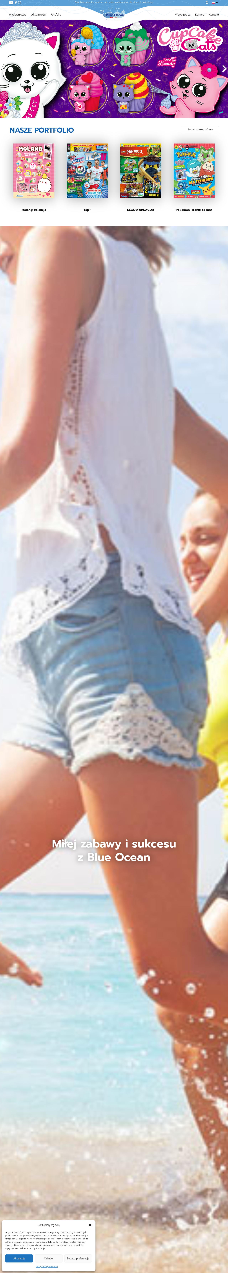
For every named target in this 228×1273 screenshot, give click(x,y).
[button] (90, 1225)
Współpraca (183, 15)
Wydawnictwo (18, 15)
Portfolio (56, 15)
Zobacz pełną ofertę (200, 129)
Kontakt (214, 15)
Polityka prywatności (47, 1266)
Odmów (48, 1258)
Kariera (199, 15)
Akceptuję (19, 1258)
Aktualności (38, 15)
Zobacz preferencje (78, 1258)
